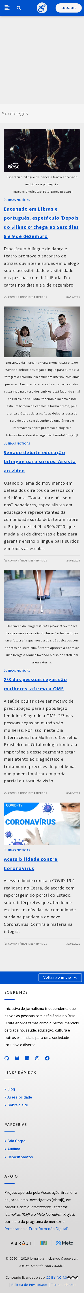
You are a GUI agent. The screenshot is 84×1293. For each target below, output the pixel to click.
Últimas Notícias (17, 200)
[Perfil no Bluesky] (17, 1058)
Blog (11, 1089)
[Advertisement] (42, 60)
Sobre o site (17, 1105)
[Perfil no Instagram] (37, 1058)
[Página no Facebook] (47, 1058)
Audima (13, 1149)
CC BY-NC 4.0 (56, 1277)
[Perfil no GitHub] (6, 1058)
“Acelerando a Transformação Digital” (36, 1228)
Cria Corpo (16, 1141)
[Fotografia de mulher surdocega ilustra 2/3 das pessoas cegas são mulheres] (42, 595)
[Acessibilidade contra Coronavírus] (42, 824)
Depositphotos (20, 1157)
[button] (7, 8)
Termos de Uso (63, 1284)
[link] (42, 1281)
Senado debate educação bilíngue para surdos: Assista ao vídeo (40, 461)
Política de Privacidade (29, 1284)
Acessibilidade (19, 1097)
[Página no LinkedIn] (27, 1058)
